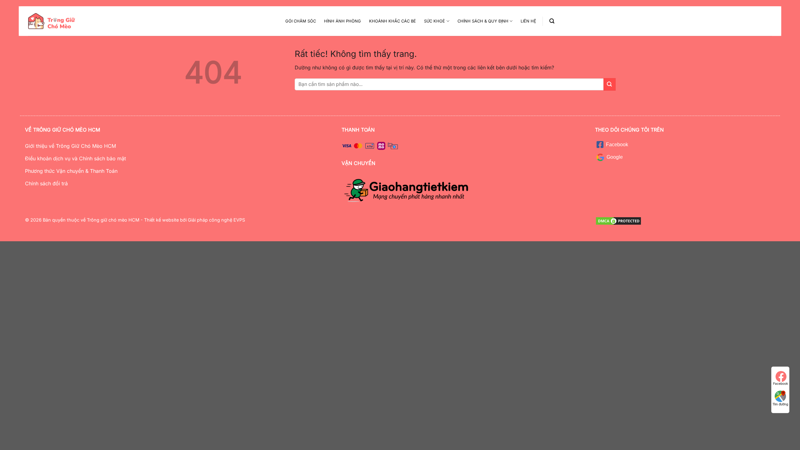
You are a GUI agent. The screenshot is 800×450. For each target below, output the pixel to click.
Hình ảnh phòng (342, 21)
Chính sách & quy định (483, 21)
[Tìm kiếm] (551, 21)
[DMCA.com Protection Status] (618, 220)
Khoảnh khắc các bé (392, 21)
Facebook (780, 383)
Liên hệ (528, 21)
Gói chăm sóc (300, 21)
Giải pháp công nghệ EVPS (216, 219)
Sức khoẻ (434, 21)
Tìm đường (780, 404)
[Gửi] (609, 84)
